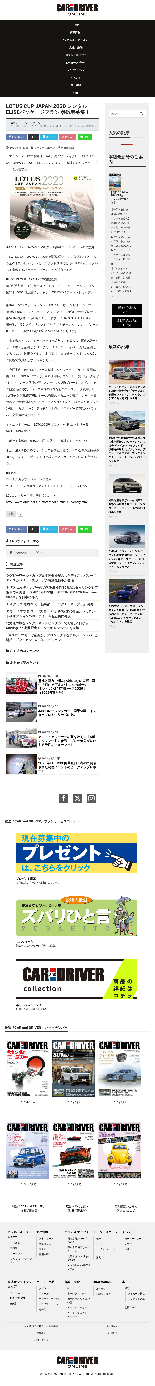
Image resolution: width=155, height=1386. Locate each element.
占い (69, 1288)
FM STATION (17, 1298)
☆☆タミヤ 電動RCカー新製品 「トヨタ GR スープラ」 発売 (50, 604)
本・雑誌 (76, 85)
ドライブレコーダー (50, 1304)
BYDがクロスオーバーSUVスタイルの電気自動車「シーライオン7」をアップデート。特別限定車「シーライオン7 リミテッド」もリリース (127, 559)
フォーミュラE (107, 1249)
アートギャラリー (77, 1307)
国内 (98, 1257)
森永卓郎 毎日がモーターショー (78, 1249)
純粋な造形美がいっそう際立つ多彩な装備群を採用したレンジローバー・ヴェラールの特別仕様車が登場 (127, 506)
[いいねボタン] (11, 514)
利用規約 (112, 1326)
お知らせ (101, 1288)
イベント (76, 77)
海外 (98, 1238)
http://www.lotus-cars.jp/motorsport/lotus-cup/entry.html (47, 502)
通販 (76, 92)
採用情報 (112, 1333)
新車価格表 (45, 1243)
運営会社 (41, 1333)
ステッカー (16, 1292)
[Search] (141, 113)
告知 (127, 1249)
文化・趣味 (76, 47)
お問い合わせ (41, 1340)
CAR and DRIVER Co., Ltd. (74, 1373)
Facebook (17, 137)
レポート (129, 1243)
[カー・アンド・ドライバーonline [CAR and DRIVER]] (77, 9)
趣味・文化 (72, 1282)
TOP (76, 24)
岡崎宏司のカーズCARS (77, 1240)
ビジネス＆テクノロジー (76, 39)
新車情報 (75, 32)
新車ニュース (46, 1238)
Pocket (69, 137)
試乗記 (42, 1249)
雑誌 (127, 1288)
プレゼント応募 (136, 1298)
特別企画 (44, 1254)
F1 (100, 1243)
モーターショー (133, 1238)
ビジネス (15, 1242)
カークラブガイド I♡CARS (77, 1314)
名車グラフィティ (77, 1293)
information (102, 1282)
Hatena (50, 137)
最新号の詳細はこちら (127, 309)
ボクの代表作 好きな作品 (78, 1300)
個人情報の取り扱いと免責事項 (41, 1326)
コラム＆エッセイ (75, 54)
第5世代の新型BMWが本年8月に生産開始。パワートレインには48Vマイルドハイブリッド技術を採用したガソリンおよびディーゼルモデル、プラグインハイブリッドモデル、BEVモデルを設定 (127, 449)
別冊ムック (131, 1307)
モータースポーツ (75, 62)
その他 (42, 1309)
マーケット (16, 1253)
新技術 (14, 1248)
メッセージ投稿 (136, 1293)
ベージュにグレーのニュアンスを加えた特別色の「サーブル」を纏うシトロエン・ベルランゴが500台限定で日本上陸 (127, 392)
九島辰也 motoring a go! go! (78, 1258)
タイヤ (42, 1288)
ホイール (44, 1293)
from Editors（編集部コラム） (78, 1267)
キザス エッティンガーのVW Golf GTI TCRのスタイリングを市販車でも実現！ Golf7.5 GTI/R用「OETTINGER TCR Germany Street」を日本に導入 (52, 592)
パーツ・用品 (76, 70)
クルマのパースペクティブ (21, 1260)
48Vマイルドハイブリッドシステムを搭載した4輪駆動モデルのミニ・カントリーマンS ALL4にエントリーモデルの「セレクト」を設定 (127, 613)
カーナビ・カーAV (49, 1298)
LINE (86, 137)
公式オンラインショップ (20, 1284)
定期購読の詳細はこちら (127, 322)
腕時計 (14, 1303)
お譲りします (103, 1293)
